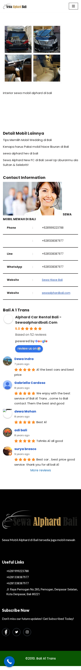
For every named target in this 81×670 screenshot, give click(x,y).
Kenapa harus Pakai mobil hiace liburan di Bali (36, 147)
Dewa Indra (24, 359)
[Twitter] (16, 632)
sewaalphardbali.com (56, 293)
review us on (27, 348)
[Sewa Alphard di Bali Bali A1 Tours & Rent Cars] (15, 6)
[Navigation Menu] (73, 6)
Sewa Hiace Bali (52, 280)
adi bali (20, 430)
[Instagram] (27, 632)
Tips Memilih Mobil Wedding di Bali (27, 140)
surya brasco (25, 449)
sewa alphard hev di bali (20, 153)
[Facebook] (6, 632)
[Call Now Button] (9, 661)
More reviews (40, 470)
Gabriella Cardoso (29, 383)
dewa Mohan (25, 411)
